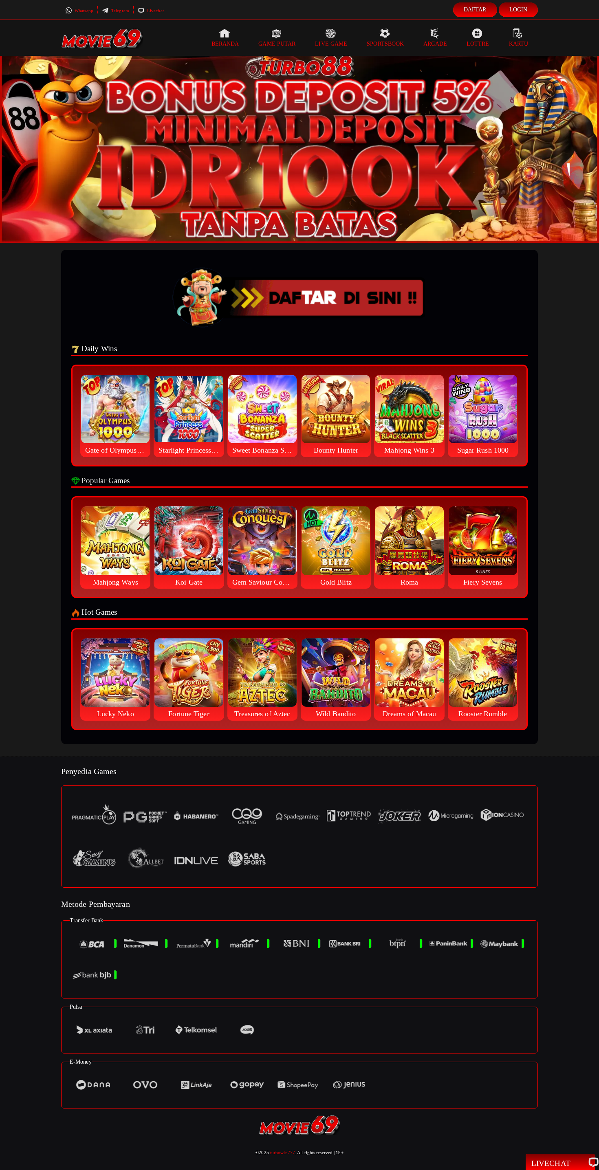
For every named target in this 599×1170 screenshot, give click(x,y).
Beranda (225, 44)
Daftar (475, 10)
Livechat (155, 10)
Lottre (478, 44)
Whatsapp (83, 10)
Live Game (331, 44)
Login (518, 10)
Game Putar (276, 44)
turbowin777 (282, 1152)
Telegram (119, 10)
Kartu (519, 44)
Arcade (435, 44)
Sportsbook (385, 44)
